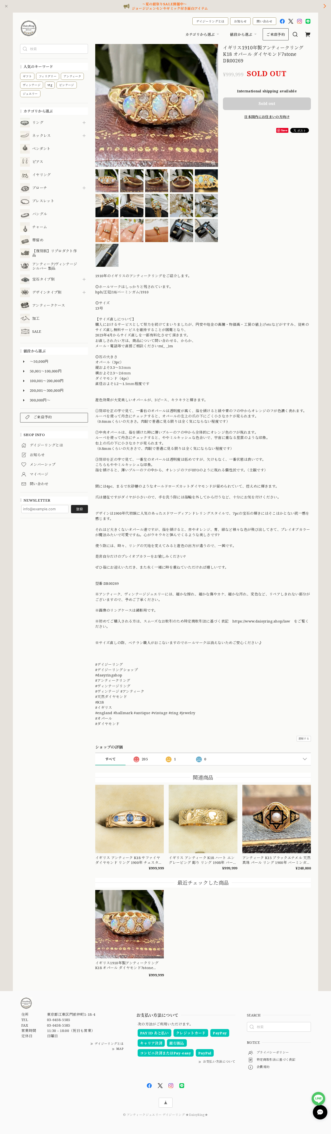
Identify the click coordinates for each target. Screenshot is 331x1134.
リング (37, 122)
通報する (303, 738)
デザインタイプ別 (47, 292)
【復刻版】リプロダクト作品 (54, 253)
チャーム (39, 227)
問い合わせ (264, 21)
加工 (36, 318)
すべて (110, 759)
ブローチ (39, 188)
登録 (79, 509)
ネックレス (41, 135)
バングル (39, 214)
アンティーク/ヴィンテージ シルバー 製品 (54, 266)
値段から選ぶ (241, 34)
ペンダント (41, 149)
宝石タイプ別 (45, 279)
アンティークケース (48, 305)
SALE (36, 331)
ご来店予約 (275, 34)
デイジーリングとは (210, 21)
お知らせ (240, 21)
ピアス (37, 162)
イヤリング (41, 175)
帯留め (37, 240)
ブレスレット (43, 201)
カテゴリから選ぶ (200, 34)
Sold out (267, 103)
